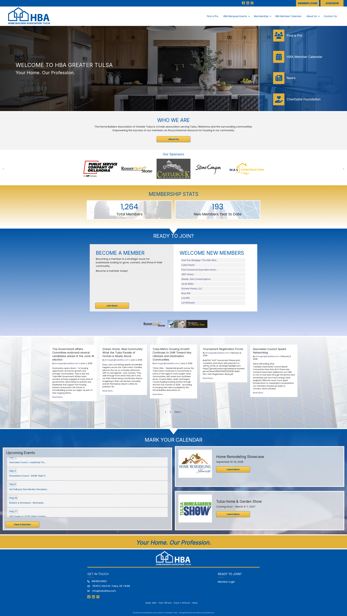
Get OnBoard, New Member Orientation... (29, 458)
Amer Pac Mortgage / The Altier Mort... (199, 260)
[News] (284, 83)
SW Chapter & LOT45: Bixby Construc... (28, 485)
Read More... (58, 397)
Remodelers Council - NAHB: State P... (27, 512)
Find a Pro (212, 16)
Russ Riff (185, 293)
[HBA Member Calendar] (297, 62)
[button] (307, 3)
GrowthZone (208, 612)
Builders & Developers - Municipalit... (27, 472)
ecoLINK (185, 298)
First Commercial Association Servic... (199, 270)
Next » (178, 412)
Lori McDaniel (188, 303)
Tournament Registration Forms (223, 349)
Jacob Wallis (187, 284)
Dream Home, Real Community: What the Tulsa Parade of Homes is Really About (122, 352)
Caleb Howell (188, 265)
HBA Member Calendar (288, 16)
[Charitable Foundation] (297, 104)
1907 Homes (187, 274)
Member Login (226, 581)
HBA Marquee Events (235, 16)
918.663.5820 (99, 581)
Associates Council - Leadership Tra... (27, 499)
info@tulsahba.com (104, 591)
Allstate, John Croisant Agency (196, 279)
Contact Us (330, 16)
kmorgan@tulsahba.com (67, 363)
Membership (261, 16)
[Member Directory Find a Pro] (287, 41)
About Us (311, 16)
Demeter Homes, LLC (191, 288)
